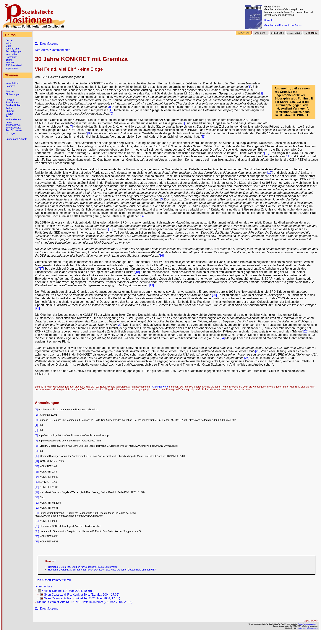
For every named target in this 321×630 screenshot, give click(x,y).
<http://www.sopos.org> (308, 624)
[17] (41, 268)
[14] (142, 216)
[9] (203, 136)
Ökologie (10, 133)
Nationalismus (13, 119)
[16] (161, 255)
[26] (246, 357)
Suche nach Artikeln (16, 139)
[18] (137, 272)
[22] (119, 324)
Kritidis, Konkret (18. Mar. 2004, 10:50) (67, 590)
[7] (71, 126)
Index (9, 43)
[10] (266, 153)
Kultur (9, 108)
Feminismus (12, 102)
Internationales (13, 127)
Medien (9, 113)
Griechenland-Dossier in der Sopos (283, 25)
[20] (214, 295)
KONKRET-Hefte (159, 386)
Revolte (10, 99)
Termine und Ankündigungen (14, 50)
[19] (151, 285)
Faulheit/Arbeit (13, 105)
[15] (110, 229)
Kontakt (10, 62)
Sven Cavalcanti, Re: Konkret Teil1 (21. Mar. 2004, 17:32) (81, 594)
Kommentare (43, 586)
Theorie (10, 91)
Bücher (9, 59)
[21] (37, 308)
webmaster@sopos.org (308, 628)
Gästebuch (11, 57)
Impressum (12, 68)
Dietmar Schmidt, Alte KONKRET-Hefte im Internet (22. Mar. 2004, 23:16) (84, 602)
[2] (261, 93)
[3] (109, 106)
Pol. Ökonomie (14, 130)
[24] (222, 338)
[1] (249, 86)
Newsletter (11, 54)
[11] (288, 156)
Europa (9, 122)
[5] (111, 113)
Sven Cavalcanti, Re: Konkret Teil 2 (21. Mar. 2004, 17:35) (82, 598)
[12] (269, 172)
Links (8, 45)
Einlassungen (13, 94)
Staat (8, 116)
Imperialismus (13, 124)
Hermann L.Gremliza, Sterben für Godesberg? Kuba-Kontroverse (82, 566)
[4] (111, 110)
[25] (257, 351)
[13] (161, 199)
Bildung (10, 111)
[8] (88, 133)
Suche (9, 40)
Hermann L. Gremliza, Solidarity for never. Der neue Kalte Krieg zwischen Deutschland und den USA (102, 569)
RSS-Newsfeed (14, 65)
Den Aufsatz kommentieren (52, 50)
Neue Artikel (12, 83)
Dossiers (10, 86)
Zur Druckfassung (46, 43)
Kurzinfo (268, 20)
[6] (183, 123)
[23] (305, 331)
